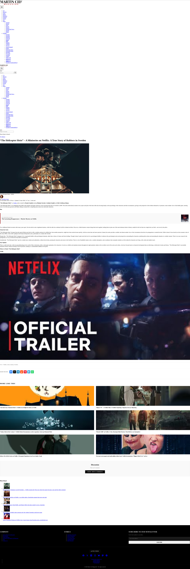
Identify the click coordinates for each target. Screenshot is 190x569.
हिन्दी (7, 41)
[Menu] (2, 7)
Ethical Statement (71, 536)
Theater (8, 22)
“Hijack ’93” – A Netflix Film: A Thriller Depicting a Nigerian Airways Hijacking (116, 407)
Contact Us (5, 540)
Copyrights (96, 562)
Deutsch (8, 37)
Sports (4, 18)
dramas (12, 364)
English (5, 33)
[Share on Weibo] (25, 371)
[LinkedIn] (91, 556)
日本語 (8, 44)
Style (7, 25)
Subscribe (159, 542)
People (7, 26)
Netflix (15, 203)
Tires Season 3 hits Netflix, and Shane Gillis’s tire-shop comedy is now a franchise (25, 505)
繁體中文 (8, 61)
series (8, 364)
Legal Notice (96, 560)
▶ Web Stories (95, 551)
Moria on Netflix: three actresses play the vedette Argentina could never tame (24, 512)
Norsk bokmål (9, 47)
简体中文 (8, 59)
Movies (4, 12)
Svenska (8, 55)
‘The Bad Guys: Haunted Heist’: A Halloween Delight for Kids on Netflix (18, 407)
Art (4, 20)
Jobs (4, 539)
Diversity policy (70, 537)
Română (8, 52)
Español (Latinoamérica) (11, 62)
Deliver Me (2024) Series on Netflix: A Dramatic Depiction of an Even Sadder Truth (21, 456)
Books (7, 24)
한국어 (8, 45)
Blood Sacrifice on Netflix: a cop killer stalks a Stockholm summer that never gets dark (26, 497)
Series (4, 497)
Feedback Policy (70, 539)
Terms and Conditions (96, 559)
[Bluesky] (99, 556)
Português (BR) (9, 51)
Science (5, 17)
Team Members (6, 537)
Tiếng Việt (8, 57)
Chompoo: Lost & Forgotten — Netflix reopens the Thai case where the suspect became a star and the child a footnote (38, 489)
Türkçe (7, 56)
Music (4, 14)
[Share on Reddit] (21, 371)
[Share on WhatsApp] (32, 371)
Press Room (5, 536)
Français (8, 38)
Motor (7, 32)
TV (4, 10)
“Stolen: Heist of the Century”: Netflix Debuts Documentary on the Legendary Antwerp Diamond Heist (26, 431)
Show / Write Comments (95, 471)
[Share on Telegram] (28, 371)
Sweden (16, 364)
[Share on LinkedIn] (18, 371)
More (4, 21)
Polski (7, 48)
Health (7, 30)
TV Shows (2, 136)
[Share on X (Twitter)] (14, 371)
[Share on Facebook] (11, 371)
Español (8, 36)
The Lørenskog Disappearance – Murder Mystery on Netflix (19, 219)
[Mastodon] (103, 556)
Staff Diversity (70, 540)
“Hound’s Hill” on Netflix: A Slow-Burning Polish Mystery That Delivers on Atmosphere (118, 431)
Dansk (7, 40)
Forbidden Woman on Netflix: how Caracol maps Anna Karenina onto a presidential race (27, 520)
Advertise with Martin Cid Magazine (10, 538)
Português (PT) (9, 49)
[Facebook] (83, 556)
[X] (87, 556)
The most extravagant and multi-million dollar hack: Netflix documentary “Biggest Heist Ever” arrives (121, 456)
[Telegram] (106, 556)
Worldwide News (10, 29)
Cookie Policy (96, 561)
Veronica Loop (5, 199)
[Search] (1, 68)
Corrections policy (71, 538)
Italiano (7, 42)
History (7, 28)
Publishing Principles (71, 534)
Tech (4, 13)
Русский (8, 53)
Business (5, 16)
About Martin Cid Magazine (9, 534)
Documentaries (6, 489)
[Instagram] (95, 556)
